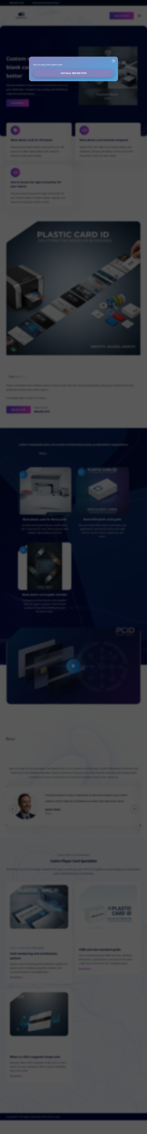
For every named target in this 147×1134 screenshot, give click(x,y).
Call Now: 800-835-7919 (73, 73)
